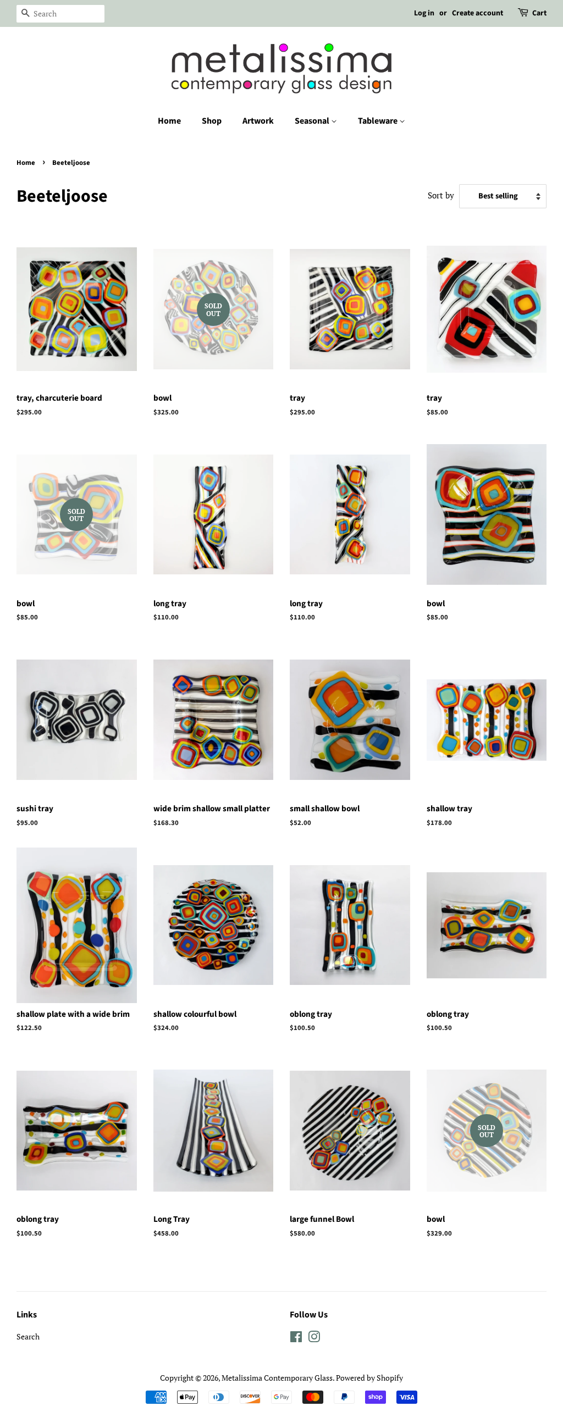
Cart (539, 13)
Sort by (441, 195)
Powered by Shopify (369, 1377)
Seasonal (313, 121)
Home (169, 121)
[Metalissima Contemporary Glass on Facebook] (296, 1338)
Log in (424, 13)
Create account (477, 13)
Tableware (378, 121)
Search (28, 1336)
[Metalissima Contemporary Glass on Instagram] (314, 1338)
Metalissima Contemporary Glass (277, 1377)
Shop (212, 121)
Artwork (258, 121)
